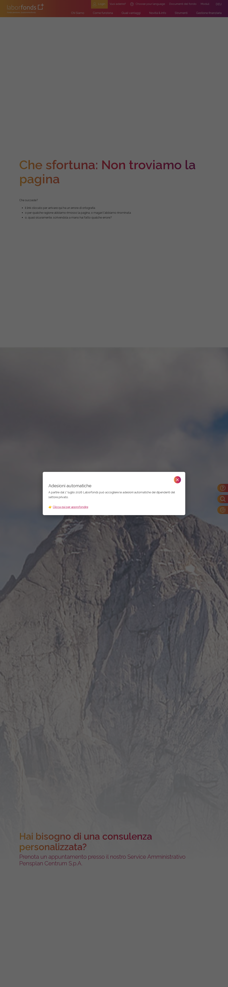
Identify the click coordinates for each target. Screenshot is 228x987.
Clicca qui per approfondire (70, 507)
